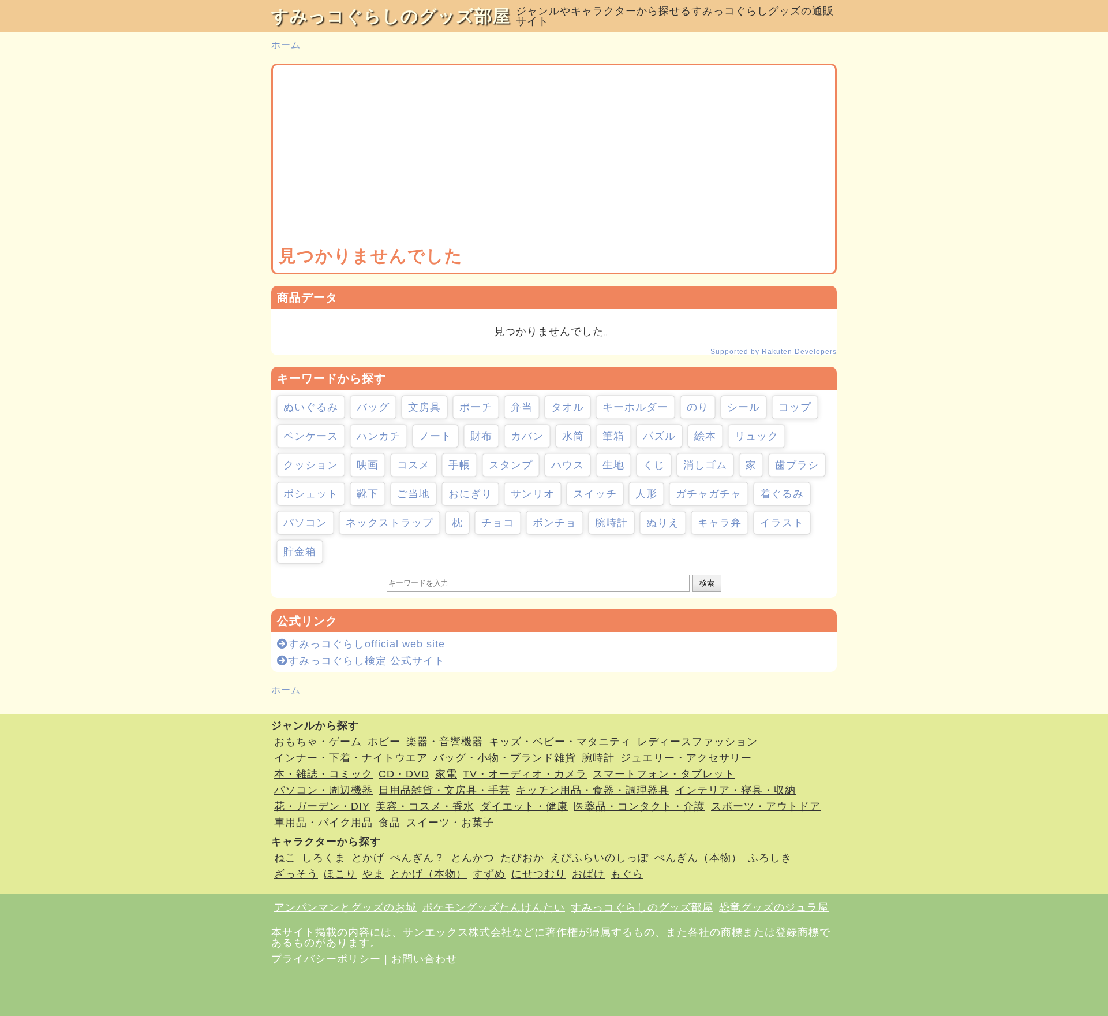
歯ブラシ (797, 465)
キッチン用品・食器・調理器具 (592, 790)
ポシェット (310, 494)
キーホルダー (635, 407)
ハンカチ (378, 436)
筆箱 (613, 436)
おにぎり (470, 494)
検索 (706, 583)
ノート (435, 436)
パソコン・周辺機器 (323, 790)
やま (373, 874)
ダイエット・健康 (524, 806)
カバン (527, 436)
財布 (481, 436)
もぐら (627, 874)
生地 (613, 465)
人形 (646, 494)
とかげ (367, 858)
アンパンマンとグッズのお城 (345, 907)
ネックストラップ (389, 523)
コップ (794, 407)
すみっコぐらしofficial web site (366, 644)
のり (698, 407)
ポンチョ (555, 523)
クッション (310, 465)
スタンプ (511, 465)
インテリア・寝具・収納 (735, 790)
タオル (567, 407)
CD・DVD (404, 774)
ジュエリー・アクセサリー (686, 758)
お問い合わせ (424, 959)
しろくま (324, 858)
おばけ (588, 874)
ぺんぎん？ (417, 858)
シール (743, 407)
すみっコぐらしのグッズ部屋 (390, 15)
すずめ (489, 874)
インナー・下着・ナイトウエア (351, 758)
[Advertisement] (554, 158)
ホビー (384, 741)
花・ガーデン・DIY (322, 806)
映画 (368, 465)
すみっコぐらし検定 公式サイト (366, 661)
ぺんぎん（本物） (698, 858)
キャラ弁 (720, 523)
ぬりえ (662, 523)
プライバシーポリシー (326, 959)
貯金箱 (299, 551)
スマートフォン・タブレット (664, 774)
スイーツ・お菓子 (450, 822)
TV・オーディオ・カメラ (525, 774)
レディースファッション (697, 741)
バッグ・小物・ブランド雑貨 (504, 758)
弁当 (522, 407)
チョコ (497, 523)
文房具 (424, 407)
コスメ (413, 465)
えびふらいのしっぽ (599, 858)
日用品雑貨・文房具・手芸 (444, 790)
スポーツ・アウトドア (766, 806)
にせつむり (538, 874)
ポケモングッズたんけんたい (493, 907)
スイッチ (595, 494)
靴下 (368, 494)
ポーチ (475, 407)
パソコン (305, 523)
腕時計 (611, 523)
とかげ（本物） (428, 874)
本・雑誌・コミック (323, 774)
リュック (756, 436)
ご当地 (413, 494)
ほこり (340, 874)
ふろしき (770, 858)
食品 (389, 822)
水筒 (573, 436)
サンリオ (533, 494)
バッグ (373, 407)
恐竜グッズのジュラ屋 (774, 907)
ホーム (286, 45)
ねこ (285, 858)
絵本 (705, 436)
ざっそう (296, 874)
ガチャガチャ (709, 494)
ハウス (567, 465)
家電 (446, 774)
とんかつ (473, 858)
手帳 (459, 465)
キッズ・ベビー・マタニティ (560, 741)
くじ (654, 465)
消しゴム (705, 465)
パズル (659, 436)
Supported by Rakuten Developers (773, 352)
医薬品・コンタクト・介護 (639, 806)
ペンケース (310, 436)
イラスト (782, 523)
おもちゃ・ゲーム (318, 741)
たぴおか (522, 858)
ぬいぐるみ (310, 407)
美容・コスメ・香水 (425, 806)
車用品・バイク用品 (323, 822)
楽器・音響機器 (444, 741)
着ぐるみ (782, 494)
